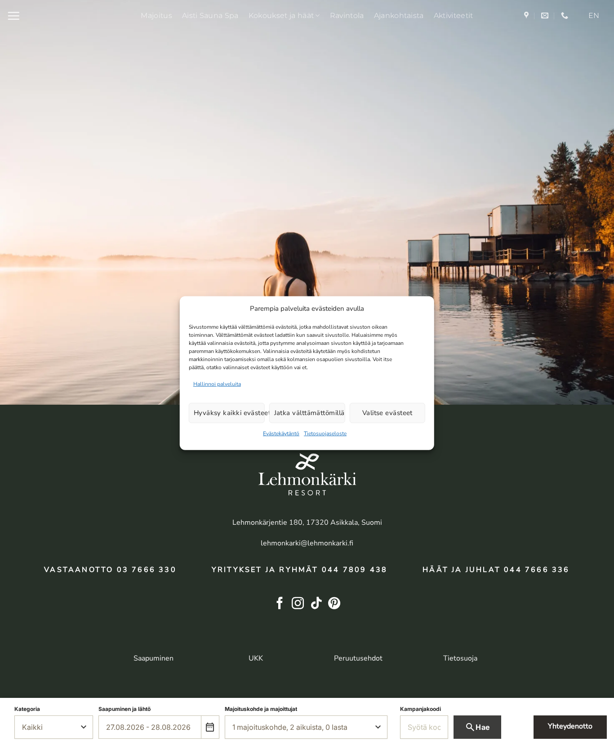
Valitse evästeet (387, 412)
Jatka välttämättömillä (309, 412)
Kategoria (27, 709)
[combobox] (149, 727)
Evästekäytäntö (281, 433)
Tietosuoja (460, 658)
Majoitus (156, 15)
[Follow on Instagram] (298, 604)
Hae (477, 727)
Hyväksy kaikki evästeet (229, 412)
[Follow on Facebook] (280, 604)
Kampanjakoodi (420, 709)
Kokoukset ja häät (281, 15)
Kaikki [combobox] (32, 727)
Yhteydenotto (570, 726)
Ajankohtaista (399, 15)
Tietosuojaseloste (325, 433)
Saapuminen (153, 658)
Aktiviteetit (453, 15)
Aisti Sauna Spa (210, 15)
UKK (256, 658)
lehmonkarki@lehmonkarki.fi (307, 543)
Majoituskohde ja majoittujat (261, 709)
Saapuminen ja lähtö (124, 709)
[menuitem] (594, 15)
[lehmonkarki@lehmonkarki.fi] (546, 15)
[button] (13, 15)
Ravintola (347, 15)
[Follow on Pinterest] (334, 604)
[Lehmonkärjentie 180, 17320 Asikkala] (527, 15)
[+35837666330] (565, 15)
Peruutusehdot (358, 658)
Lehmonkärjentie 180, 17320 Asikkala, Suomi (307, 522)
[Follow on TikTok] (316, 604)
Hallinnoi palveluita (217, 383)
